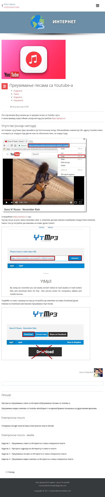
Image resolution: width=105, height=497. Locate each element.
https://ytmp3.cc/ (59, 118)
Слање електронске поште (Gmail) (39, 426)
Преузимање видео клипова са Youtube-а (20, 408)
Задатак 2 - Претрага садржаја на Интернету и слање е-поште (29, 448)
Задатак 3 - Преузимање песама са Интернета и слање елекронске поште (34, 454)
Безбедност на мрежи (47, 408)
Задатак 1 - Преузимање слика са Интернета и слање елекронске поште (33, 443)
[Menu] (97, 6)
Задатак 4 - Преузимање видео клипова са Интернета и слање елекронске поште (37, 459)
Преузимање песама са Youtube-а (55, 403)
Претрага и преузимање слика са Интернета (21, 403)
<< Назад (10, 472)
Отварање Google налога (13, 426)
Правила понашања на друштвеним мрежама (77, 408)
